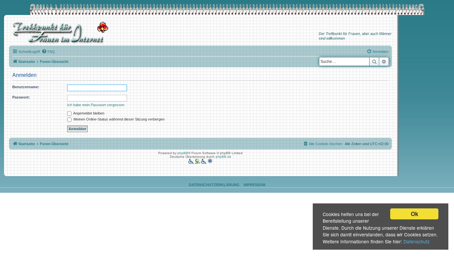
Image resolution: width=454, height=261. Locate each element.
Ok (414, 214)
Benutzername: (25, 87)
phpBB (182, 153)
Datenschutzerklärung (214, 185)
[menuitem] (48, 52)
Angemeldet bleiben (88, 113)
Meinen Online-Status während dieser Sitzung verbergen (118, 119)
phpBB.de (223, 156)
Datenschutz (416, 241)
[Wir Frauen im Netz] (59, 32)
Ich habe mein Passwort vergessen (95, 105)
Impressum (254, 185)
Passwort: (21, 97)
